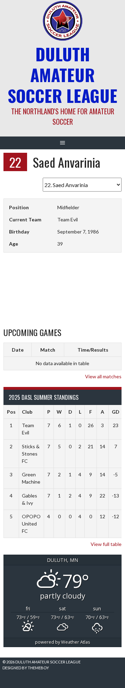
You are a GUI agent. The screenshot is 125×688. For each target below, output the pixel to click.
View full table (106, 544)
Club (27, 412)
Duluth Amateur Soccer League (62, 75)
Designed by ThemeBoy (25, 667)
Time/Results (92, 350)
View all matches (103, 376)
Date (18, 350)
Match (47, 350)
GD (115, 412)
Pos (11, 412)
